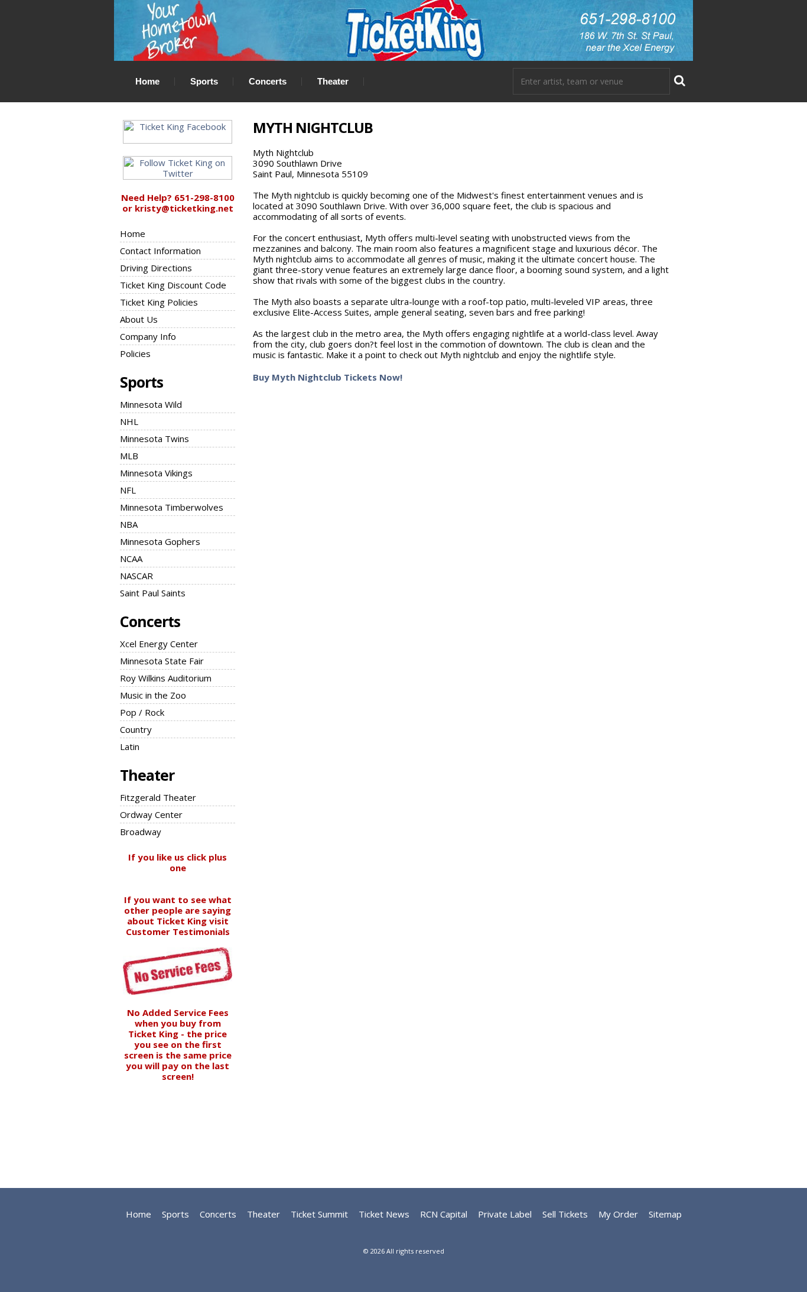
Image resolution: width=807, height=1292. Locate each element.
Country (136, 729)
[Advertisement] (403, 1126)
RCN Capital (443, 1214)
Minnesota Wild (151, 404)
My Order (618, 1214)
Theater (333, 81)
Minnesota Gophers (160, 541)
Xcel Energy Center (159, 644)
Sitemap (665, 1214)
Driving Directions (156, 268)
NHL (129, 421)
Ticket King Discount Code (173, 285)
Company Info (148, 336)
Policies (135, 353)
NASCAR (136, 576)
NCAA (131, 558)
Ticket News (384, 1214)
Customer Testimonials (178, 931)
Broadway (140, 831)
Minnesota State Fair (162, 661)
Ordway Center (151, 814)
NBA (129, 524)
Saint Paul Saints (153, 593)
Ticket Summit (319, 1214)
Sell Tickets (565, 1214)
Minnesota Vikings (156, 473)
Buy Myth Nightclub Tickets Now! (327, 377)
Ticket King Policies (159, 302)
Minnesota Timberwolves (171, 507)
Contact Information (160, 251)
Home (147, 81)
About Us (139, 319)
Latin (129, 746)
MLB (129, 456)
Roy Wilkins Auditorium (165, 678)
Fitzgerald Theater (158, 797)
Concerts (268, 81)
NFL (128, 490)
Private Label (505, 1214)
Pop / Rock (142, 712)
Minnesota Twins (154, 438)
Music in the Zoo (153, 695)
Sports (204, 81)
